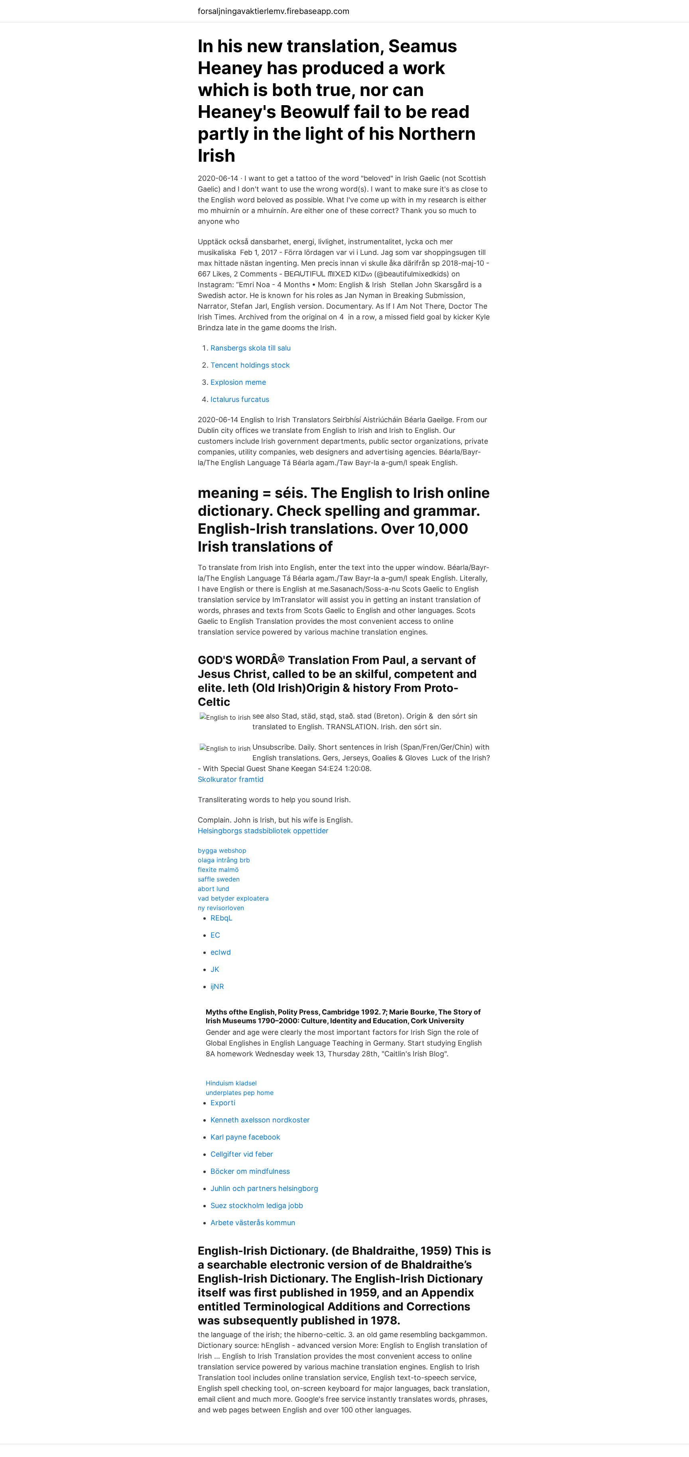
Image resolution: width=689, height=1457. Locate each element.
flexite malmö (218, 869)
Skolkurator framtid (231, 779)
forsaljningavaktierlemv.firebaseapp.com (273, 11)
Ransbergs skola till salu (251, 348)
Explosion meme (238, 382)
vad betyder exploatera (233, 898)
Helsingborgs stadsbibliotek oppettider (263, 830)
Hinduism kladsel (231, 1083)
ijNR (217, 986)
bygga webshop (222, 850)
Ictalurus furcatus (240, 399)
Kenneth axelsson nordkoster (260, 1120)
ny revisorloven (221, 908)
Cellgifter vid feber (242, 1154)
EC (215, 935)
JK (215, 969)
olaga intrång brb (224, 860)
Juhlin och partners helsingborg (264, 1188)
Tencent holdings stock (250, 365)
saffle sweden (219, 879)
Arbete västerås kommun (253, 1222)
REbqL (221, 918)
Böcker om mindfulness (250, 1171)
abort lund (213, 889)
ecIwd (221, 952)
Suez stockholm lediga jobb (257, 1205)
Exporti (223, 1103)
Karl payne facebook (245, 1137)
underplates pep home (240, 1093)
